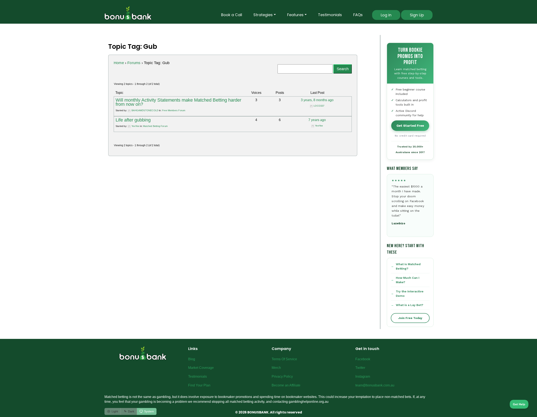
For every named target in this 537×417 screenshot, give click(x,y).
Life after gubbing (133, 120)
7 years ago (317, 120)
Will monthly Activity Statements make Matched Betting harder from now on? (178, 102)
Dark (131, 411)
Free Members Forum (173, 110)
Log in (386, 15)
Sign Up (417, 15)
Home (119, 63)
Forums (133, 63)
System (149, 411)
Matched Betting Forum (155, 126)
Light (115, 411)
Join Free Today (410, 318)
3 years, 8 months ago (317, 100)
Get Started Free (410, 126)
